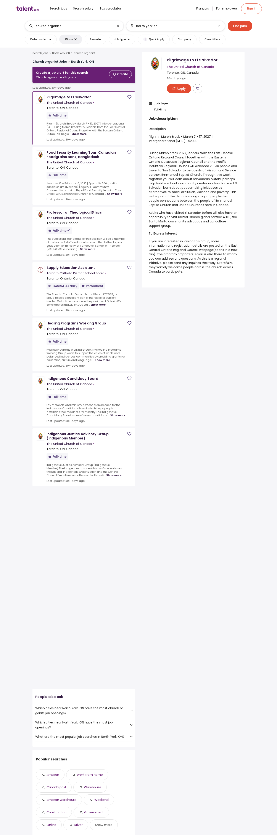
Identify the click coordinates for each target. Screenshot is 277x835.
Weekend (101, 800)
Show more (79, 134)
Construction (56, 812)
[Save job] (129, 97)
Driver (78, 825)
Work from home (90, 775)
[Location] (172, 26)
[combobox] (74, 26)
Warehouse (92, 787)
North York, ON (61, 53)
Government (94, 812)
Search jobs (40, 53)
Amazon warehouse (62, 800)
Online (51, 825)
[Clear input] (118, 26)
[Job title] (71, 26)
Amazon (53, 775)
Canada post (56, 787)
